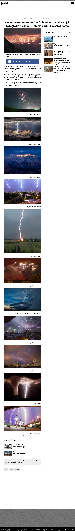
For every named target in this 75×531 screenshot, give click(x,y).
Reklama (30, 529)
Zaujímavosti (28, 18)
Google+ (45, 529)
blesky (6, 469)
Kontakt (38, 529)
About (23, 529)
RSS (52, 529)
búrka (11, 469)
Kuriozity (38, 18)
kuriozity (17, 469)
